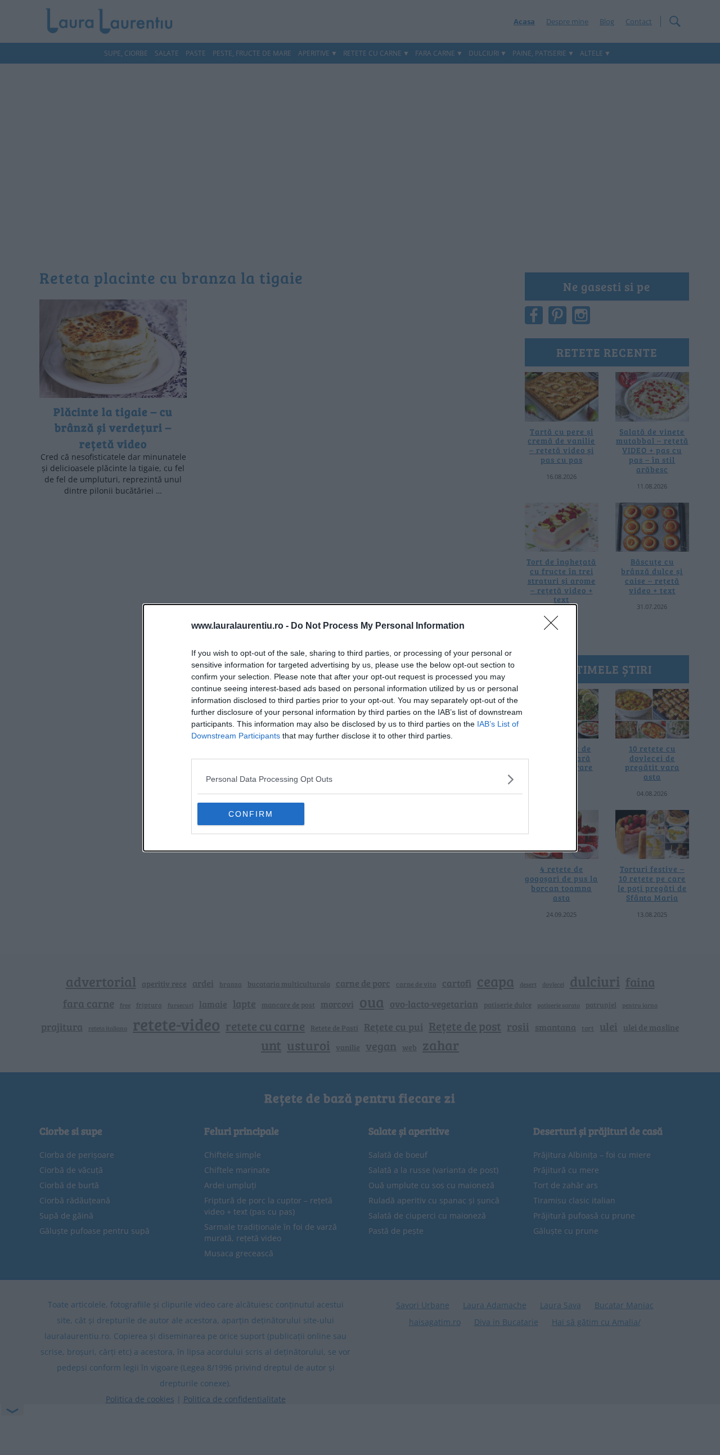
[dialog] (360, 728)
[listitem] (360, 779)
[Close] (554, 626)
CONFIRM (250, 813)
